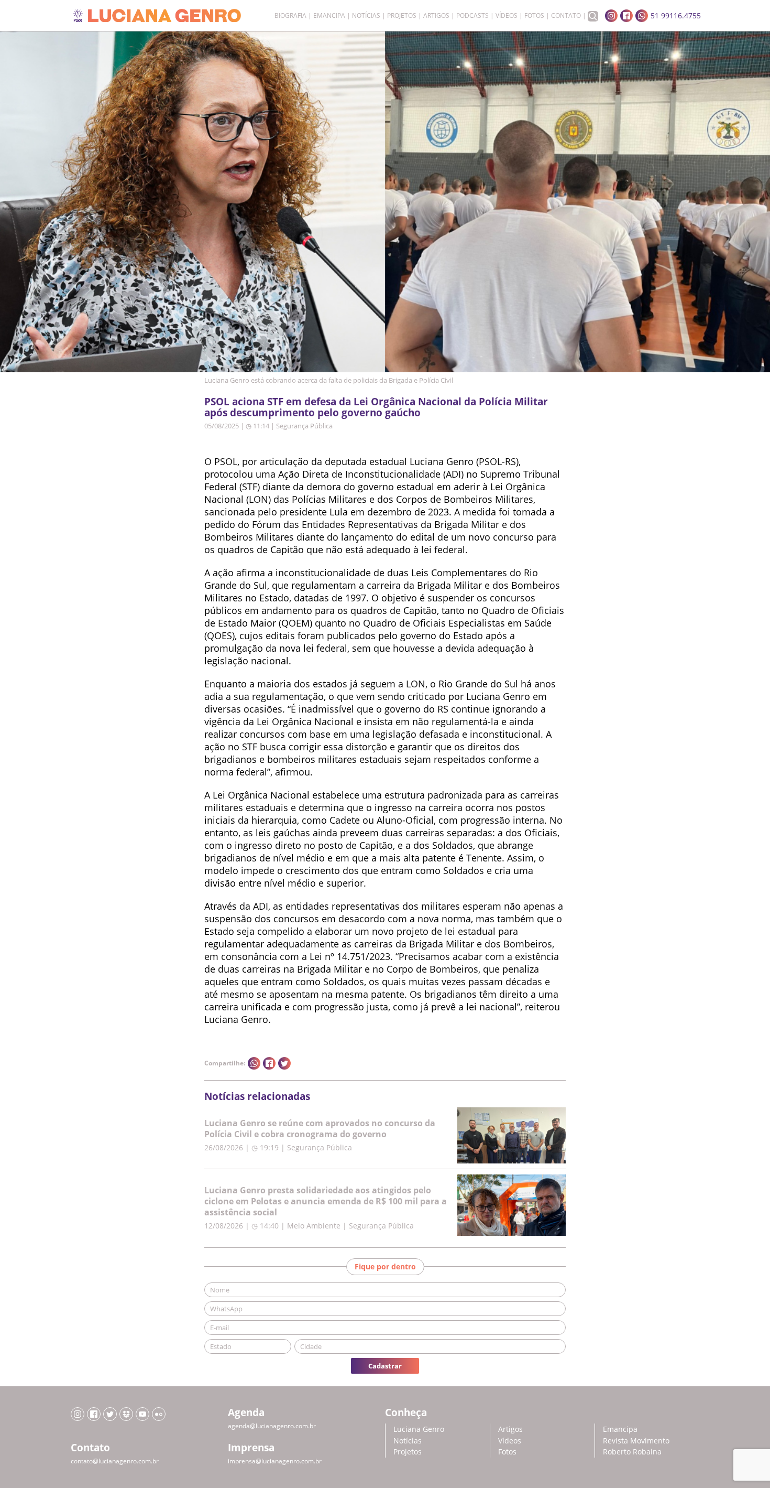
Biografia (290, 16)
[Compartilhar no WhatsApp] (254, 1063)
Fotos (534, 16)
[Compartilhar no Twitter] (284, 1063)
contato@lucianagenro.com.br (115, 1461)
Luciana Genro (418, 1429)
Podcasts (472, 16)
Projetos (401, 16)
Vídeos (507, 16)
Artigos (436, 16)
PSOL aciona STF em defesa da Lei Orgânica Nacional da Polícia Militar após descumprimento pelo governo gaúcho (376, 406)
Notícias (366, 16)
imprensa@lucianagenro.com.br (275, 1461)
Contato (566, 16)
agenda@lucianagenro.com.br (272, 1425)
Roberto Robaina (632, 1452)
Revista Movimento (636, 1441)
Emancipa (329, 16)
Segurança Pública (304, 425)
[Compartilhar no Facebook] (269, 1063)
